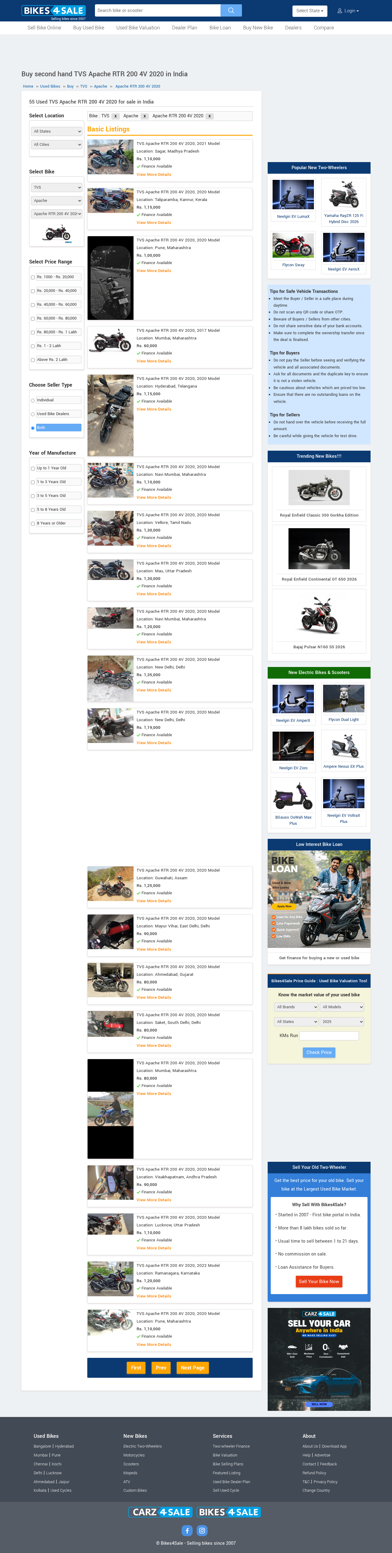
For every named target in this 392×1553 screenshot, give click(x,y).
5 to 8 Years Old (51, 509)
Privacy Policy (325, 1482)
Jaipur (63, 1482)
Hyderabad (64, 1446)
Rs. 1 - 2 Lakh (49, 346)
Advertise (322, 1455)
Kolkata (40, 1490)
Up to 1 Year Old (51, 468)
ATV (126, 1482)
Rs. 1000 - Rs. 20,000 (55, 277)
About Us (310, 1446)
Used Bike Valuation (138, 27)
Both (41, 427)
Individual (45, 400)
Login (349, 11)
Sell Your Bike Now (319, 1281)
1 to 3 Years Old (51, 482)
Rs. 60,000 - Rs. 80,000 (57, 318)
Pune (56, 1455)
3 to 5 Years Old (51, 495)
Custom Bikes (135, 1490)
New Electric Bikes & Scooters (319, 672)
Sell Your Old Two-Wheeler (319, 1167)
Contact (309, 1464)
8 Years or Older (51, 523)
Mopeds (130, 1473)
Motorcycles (134, 1455)
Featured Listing (226, 1473)
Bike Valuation (225, 1455)
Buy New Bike (258, 27)
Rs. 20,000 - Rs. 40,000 (57, 291)
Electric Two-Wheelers (142, 1446)
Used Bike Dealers (53, 414)
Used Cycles (61, 1490)
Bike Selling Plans (228, 1464)
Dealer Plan (184, 27)
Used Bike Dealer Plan (231, 1482)
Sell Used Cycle (226, 1490)
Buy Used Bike (88, 27)
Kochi (57, 1464)
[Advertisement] (196, 51)
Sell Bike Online (44, 27)
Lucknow (54, 1473)
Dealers (293, 27)
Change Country (316, 1490)
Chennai (41, 1464)
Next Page (193, 1367)
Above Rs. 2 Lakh (52, 359)
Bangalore (42, 1446)
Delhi (38, 1473)
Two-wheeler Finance (231, 1446)
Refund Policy (314, 1473)
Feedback (328, 1464)
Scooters (131, 1464)
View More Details (154, 174)
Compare (324, 27)
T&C (306, 1482)
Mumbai (41, 1455)
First (136, 1367)
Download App (334, 1446)
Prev (161, 1367)
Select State (308, 11)
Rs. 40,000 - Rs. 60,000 (57, 304)
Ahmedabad (44, 1482)
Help (307, 1455)
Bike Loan (220, 27)
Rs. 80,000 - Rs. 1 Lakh (57, 332)
